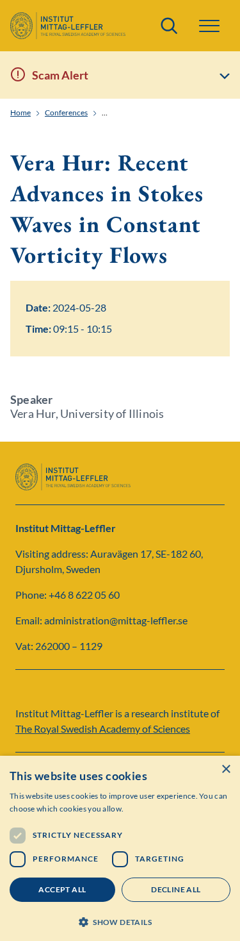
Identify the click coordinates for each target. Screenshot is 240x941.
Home (20, 113)
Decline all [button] (175, 889)
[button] (120, 920)
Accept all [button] (62, 889)
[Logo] (67, 25)
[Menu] (209, 26)
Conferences (66, 113)
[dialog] (120, 848)
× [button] (225, 769)
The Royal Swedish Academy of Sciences (102, 728)
